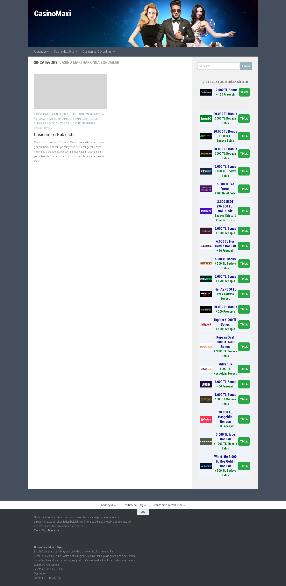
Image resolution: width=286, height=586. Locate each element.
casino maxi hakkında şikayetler (54, 114)
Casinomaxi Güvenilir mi (97, 51)
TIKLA (244, 118)
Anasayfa (40, 51)
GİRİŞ (244, 92)
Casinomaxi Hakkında (54, 134)
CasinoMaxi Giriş (64, 51)
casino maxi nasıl (59, 123)
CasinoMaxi (52, 13)
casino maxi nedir (84, 123)
